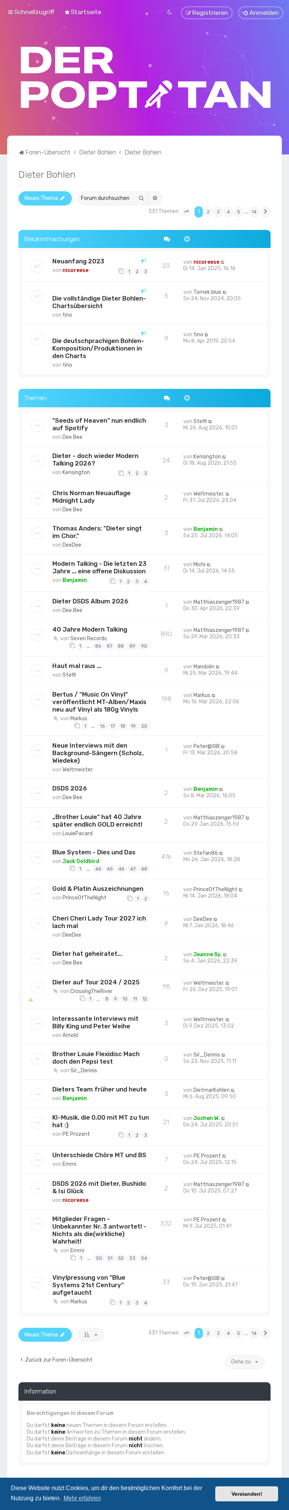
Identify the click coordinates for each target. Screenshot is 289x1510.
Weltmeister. (208, 494)
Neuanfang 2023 (78, 261)
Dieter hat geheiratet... (87, 953)
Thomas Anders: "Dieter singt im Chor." (97, 532)
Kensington (76, 472)
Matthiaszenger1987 (218, 602)
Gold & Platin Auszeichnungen (97, 888)
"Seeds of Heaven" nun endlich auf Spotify (99, 424)
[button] (187, 212)
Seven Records (88, 638)
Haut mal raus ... (76, 666)
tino (67, 315)
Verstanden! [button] (246, 1494)
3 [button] (218, 212)
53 (132, 1258)
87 (109, 646)
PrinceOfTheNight (84, 898)
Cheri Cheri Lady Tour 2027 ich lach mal (99, 922)
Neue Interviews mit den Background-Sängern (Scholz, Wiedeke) (98, 753)
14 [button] (254, 212)
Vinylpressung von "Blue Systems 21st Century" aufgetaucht (88, 1285)
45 (110, 869)
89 (132, 646)
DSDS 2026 (69, 788)
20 (144, 726)
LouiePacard (77, 833)
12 (145, 999)
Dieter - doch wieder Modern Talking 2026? (95, 459)
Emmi (69, 1164)
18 (122, 726)
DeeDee (71, 545)
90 (144, 646)
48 (144, 869)
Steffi (200, 421)
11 (135, 999)
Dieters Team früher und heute (99, 1089)
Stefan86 (205, 853)
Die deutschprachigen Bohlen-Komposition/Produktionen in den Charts (98, 348)
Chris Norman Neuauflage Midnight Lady (91, 496)
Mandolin (203, 667)
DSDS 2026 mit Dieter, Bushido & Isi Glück (99, 1187)
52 (121, 1258)
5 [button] (238, 212)
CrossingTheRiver (91, 991)
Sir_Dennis (83, 1070)
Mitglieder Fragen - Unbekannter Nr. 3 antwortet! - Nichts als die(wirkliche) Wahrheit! (99, 1230)
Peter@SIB (206, 746)
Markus (78, 718)
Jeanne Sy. (207, 954)
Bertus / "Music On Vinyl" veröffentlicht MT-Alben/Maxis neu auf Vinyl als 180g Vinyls (99, 702)
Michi (199, 564)
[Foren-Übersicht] (146, 77)
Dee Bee (72, 437)
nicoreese (75, 270)
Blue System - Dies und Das (93, 852)
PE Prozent (76, 1134)
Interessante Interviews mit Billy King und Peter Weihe (95, 1022)
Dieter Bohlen (47, 174)
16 (102, 726)
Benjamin (205, 529)
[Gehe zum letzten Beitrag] (223, 262)
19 (133, 726)
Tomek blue (207, 292)
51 (110, 1258)
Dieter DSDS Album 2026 (90, 601)
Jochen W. (206, 1118)
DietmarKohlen (211, 1090)
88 (121, 646)
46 (122, 869)
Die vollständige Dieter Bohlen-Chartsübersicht (99, 302)
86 (98, 646)
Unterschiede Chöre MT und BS (99, 1155)
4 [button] (228, 212)
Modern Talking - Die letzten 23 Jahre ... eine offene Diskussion (99, 567)
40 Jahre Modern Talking (89, 629)
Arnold (70, 1035)
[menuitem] (82, 12)
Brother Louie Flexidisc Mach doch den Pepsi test (96, 1057)
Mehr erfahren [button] (82, 1498)
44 (98, 869)
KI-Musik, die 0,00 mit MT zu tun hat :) (100, 1121)
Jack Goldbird (80, 861)
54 (144, 1258)
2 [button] (208, 212)
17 (113, 726)
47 (132, 869)
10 (125, 999)
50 (99, 1258)
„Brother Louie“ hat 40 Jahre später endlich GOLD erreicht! (97, 820)
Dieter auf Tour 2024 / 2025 (96, 982)
